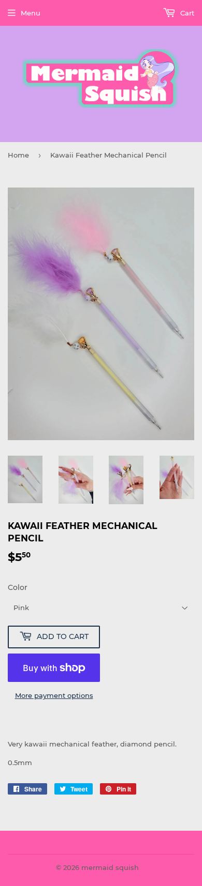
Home (18, 155)
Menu (30, 13)
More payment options (54, 695)
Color (17, 587)
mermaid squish (110, 867)
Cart (186, 13)
